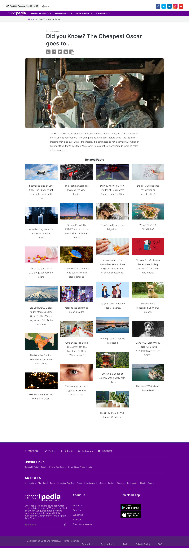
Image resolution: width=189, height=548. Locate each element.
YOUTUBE (106, 451)
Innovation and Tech (66, 483)
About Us (77, 505)
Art (26, 483)
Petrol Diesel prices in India (80, 467)
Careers (77, 510)
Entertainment (90, 483)
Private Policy (143, 544)
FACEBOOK (33, 451)
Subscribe (78, 514)
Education (121, 483)
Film (39, 483)
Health (143, 483)
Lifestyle (102, 483)
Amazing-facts (62, 13)
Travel (79, 483)
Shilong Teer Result (57, 467)
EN (45, 6)
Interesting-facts (40, 13)
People (151, 483)
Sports (52, 483)
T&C (160, 544)
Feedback (78, 519)
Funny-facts (102, 13)
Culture (32, 483)
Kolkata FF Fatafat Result (35, 467)
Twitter (52, 451)
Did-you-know (83, 13)
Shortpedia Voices (82, 524)
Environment (132, 483)
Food (45, 483)
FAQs (125, 544)
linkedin (68, 451)
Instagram (87, 451)
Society (111, 483)
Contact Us (87, 544)
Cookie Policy (108, 544)
